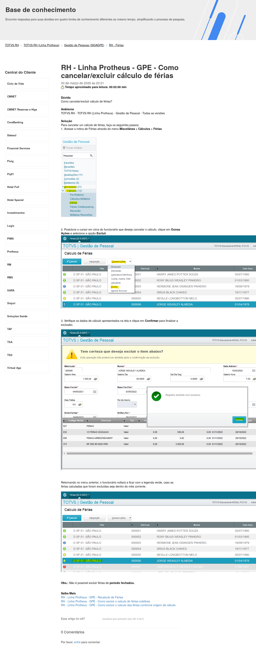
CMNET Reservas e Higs (22, 109)
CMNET (11, 96)
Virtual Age (14, 368)
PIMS (10, 238)
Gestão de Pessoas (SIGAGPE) (84, 45)
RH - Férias (116, 45)
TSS (9, 355)
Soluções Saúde (17, 316)
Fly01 (10, 174)
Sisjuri (11, 303)
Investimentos (16, 213)
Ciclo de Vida (15, 83)
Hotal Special (15, 200)
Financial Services (18, 148)
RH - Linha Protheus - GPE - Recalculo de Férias (92, 597)
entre (77, 642)
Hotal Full (13, 187)
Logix (10, 226)
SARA (10, 290)
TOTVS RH (12, 45)
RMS (10, 277)
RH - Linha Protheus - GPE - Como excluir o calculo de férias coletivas (105, 601)
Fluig (10, 161)
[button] (90, 619)
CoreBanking (15, 122)
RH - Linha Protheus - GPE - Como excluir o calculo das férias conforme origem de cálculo (118, 605)
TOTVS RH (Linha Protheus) (41, 45)
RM (9, 264)
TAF (9, 329)
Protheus (12, 251)
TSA (9, 342)
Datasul (11, 135)
